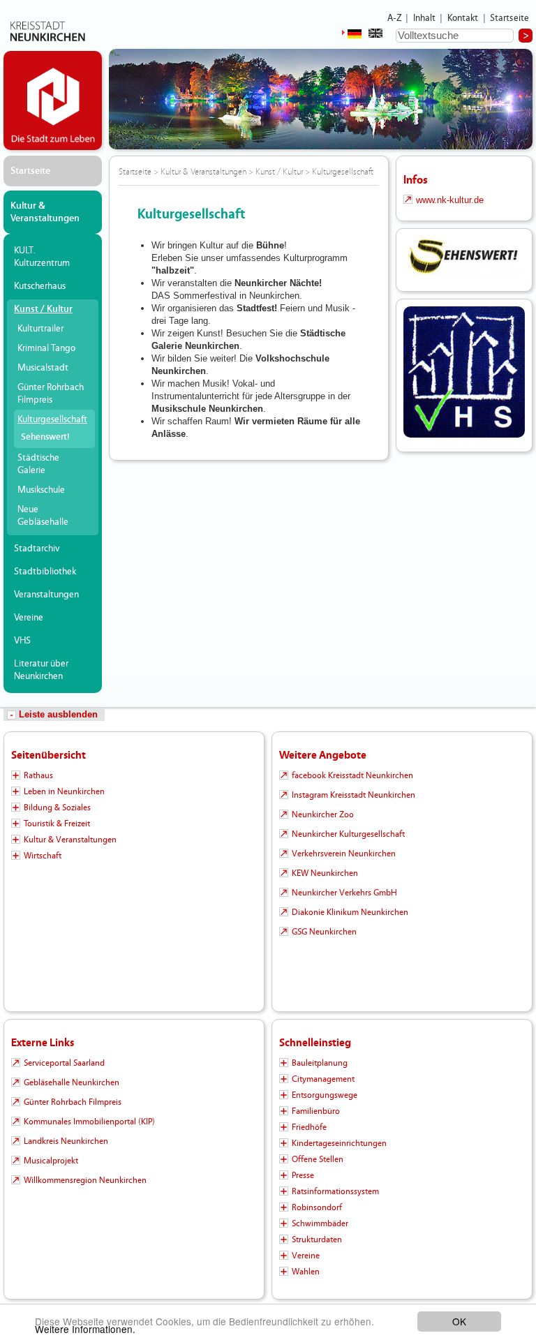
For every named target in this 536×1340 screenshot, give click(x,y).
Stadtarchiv (36, 548)
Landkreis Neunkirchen (66, 1141)
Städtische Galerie (38, 464)
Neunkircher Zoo (323, 814)
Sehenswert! (45, 437)
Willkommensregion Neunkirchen (85, 1180)
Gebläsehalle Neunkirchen (71, 1082)
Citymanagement (323, 1079)
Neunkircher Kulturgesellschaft (348, 834)
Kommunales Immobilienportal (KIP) (89, 1121)
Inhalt (424, 18)
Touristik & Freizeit (57, 823)
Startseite (510, 18)
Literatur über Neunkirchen (41, 670)
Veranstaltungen (46, 594)
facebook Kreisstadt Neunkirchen (352, 775)
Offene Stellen (317, 1159)
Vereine (28, 617)
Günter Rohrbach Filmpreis (50, 393)
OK (459, 1321)
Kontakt (463, 18)
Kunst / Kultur (43, 309)
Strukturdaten (317, 1239)
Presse (303, 1175)
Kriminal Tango (46, 348)
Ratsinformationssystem (335, 1191)
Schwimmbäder (320, 1223)
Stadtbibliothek (45, 571)
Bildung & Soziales (57, 807)
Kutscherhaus (40, 286)
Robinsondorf (317, 1207)
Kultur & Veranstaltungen (45, 212)
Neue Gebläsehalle (42, 516)
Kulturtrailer (40, 328)
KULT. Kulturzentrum (42, 257)
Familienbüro (316, 1111)
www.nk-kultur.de (450, 200)
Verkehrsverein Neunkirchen (344, 853)
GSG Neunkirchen (324, 932)
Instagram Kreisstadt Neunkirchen (353, 795)
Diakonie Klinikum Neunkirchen (350, 912)
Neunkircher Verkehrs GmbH (344, 893)
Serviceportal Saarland (64, 1063)
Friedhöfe (309, 1127)
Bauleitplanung (320, 1063)
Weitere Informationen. (85, 1329)
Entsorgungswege (324, 1095)
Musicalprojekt (51, 1161)
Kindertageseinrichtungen (339, 1143)
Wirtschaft (42, 856)
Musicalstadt (42, 367)
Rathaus (38, 775)
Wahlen (306, 1271)
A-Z (394, 18)
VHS (22, 640)
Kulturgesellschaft (52, 419)
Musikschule (41, 490)
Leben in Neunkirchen (64, 791)
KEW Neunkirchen (325, 873)
